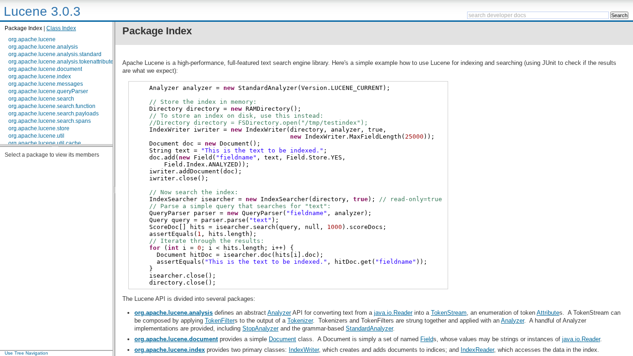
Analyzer (279, 312)
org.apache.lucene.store (39, 128)
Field (426, 339)
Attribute (548, 312)
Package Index (23, 28)
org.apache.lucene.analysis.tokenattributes (62, 61)
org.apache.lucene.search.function (51, 106)
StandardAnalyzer (369, 328)
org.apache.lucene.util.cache (44, 143)
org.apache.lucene (32, 39)
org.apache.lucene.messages (45, 84)
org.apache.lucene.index (39, 76)
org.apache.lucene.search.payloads (53, 113)
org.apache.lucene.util (36, 136)
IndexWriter (304, 349)
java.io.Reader (393, 312)
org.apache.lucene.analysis (43, 47)
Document (282, 339)
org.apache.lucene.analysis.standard (54, 54)
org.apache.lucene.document (45, 69)
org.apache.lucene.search (41, 98)
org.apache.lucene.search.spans (49, 121)
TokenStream (449, 312)
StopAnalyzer (260, 328)
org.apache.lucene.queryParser (48, 91)
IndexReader (477, 349)
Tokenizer (300, 320)
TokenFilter (219, 320)
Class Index (61, 28)
